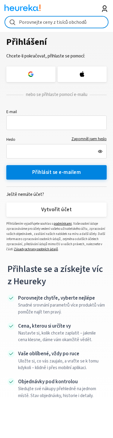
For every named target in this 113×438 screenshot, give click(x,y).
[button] (56, 123)
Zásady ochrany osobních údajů (36, 249)
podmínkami (63, 223)
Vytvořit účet (56, 209)
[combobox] (56, 22)
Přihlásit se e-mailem (56, 172)
